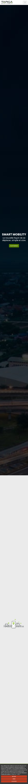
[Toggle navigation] (25, 2)
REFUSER (14, 776)
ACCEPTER (14, 781)
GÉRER (14, 779)
